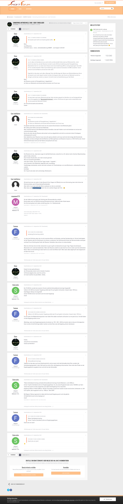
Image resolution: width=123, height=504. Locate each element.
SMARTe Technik (35, 24)
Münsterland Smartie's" (47, 99)
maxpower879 (15, 196)
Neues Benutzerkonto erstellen (28, 474)
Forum (12, 9)
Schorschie (15, 285)
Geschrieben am (33, 33)
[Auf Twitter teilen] (8, 490)
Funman (15, 226)
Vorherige (13, 454)
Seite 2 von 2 (26, 29)
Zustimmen (108, 499)
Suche (20, 9)
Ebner (16, 24)
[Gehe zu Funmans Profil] (15, 232)
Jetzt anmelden (66, 473)
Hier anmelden (98, 3)
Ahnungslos (98, 31)
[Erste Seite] (8, 29)
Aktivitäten (28, 9)
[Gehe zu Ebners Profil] (9, 24)
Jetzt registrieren (110, 2)
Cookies (14, 500)
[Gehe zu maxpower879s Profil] (15, 202)
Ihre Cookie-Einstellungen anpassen (66, 500)
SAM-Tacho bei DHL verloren (100, 29)
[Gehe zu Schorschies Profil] (15, 290)
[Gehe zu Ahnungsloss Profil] (91, 30)
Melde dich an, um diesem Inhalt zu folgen (60, 23)
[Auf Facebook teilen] (11, 490)
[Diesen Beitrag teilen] (85, 33)
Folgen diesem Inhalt (78, 23)
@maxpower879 (37, 188)
